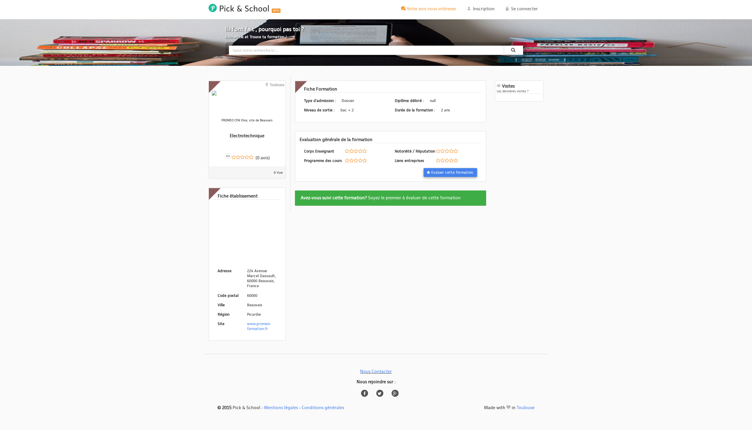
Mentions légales (281, 408)
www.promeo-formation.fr (259, 326)
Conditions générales (323, 408)
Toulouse (526, 408)
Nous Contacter (376, 371)
